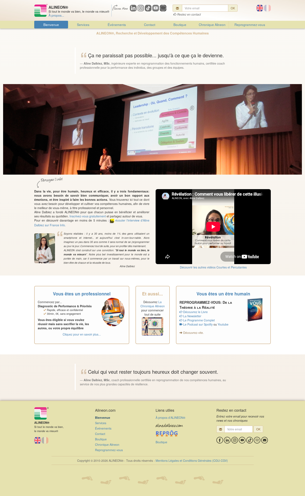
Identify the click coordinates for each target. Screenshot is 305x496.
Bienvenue (51, 24)
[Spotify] (257, 440)
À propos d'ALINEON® (170, 417)
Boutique (179, 24)
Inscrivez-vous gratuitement (88, 216)
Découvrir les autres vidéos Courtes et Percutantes (213, 267)
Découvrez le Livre (195, 312)
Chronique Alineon (212, 24)
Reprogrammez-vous (249, 24)
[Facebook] (219, 440)
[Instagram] (234, 440)
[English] (259, 8)
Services (83, 24)
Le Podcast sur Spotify (197, 324)
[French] (267, 8)
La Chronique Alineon (152, 304)
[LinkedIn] (227, 440)
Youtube (223, 324)
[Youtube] (242, 440)
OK (233, 8)
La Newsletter (191, 316)
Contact (149, 24)
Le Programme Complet (198, 320)
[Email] (264, 440)
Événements (117, 24)
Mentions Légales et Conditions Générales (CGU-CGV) (192, 460)
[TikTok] (249, 440)
